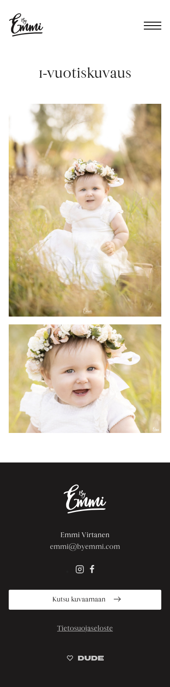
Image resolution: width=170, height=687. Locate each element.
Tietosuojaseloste (85, 628)
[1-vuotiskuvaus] (85, 210)
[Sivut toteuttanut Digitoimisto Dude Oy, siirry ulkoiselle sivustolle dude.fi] (85, 659)
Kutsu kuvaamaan (79, 599)
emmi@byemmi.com (85, 546)
